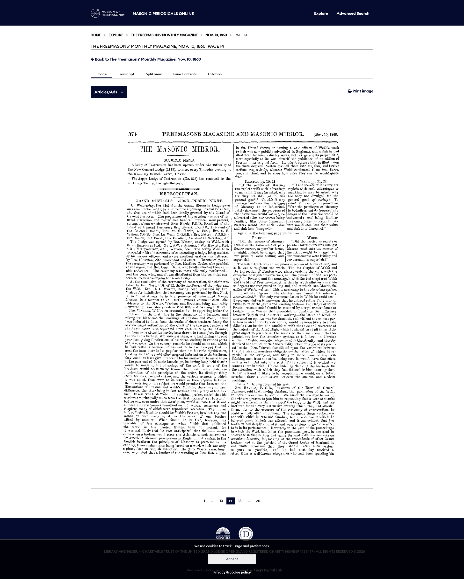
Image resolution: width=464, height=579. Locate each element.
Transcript (126, 74)
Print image (362, 91)
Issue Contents (184, 74)
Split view (154, 74)
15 (239, 501)
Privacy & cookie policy (232, 572)
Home (96, 35)
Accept (232, 559)
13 (221, 501)
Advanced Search (353, 13)
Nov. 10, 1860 (216, 35)
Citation (215, 74)
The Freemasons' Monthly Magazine (164, 35)
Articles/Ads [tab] (105, 92)
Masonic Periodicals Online (163, 13)
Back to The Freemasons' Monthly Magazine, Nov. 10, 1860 (147, 59)
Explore (321, 13)
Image (101, 74)
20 (258, 501)
